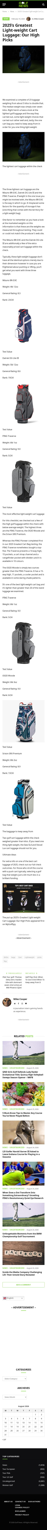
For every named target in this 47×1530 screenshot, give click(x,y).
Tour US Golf (8, 1477)
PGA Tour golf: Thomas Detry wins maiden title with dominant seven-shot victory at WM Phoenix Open (12, 982)
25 (12, 1431)
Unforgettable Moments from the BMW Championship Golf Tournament (22, 1235)
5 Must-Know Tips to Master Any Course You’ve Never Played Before (22, 1114)
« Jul (4, 1439)
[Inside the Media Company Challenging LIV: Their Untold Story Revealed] (23, 1253)
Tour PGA (6, 1473)
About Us (8, 1501)
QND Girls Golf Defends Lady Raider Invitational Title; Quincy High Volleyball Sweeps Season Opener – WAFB (23, 1075)
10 (6, 1422)
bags (13, 957)
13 (23, 1422)
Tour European (9, 1469)
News (6, 19)
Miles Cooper (39, 19)
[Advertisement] (23, 1338)
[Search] (43, 4)
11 (12, 1422)
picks (39, 957)
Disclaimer (20, 1511)
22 (35, 1426)
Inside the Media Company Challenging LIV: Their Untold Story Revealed (22, 1273)
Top (5, 961)
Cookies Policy (22, 1507)
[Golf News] (23, 4)
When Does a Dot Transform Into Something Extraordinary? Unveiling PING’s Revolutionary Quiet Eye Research (23, 1195)
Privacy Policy (22, 1515)
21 (29, 1426)
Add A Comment (23, 1285)
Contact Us (20, 1501)
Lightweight (29, 957)
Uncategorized (9, 1481)
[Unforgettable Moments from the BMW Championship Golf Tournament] (23, 1214)
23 (41, 1426)
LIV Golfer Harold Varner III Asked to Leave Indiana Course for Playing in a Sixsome (21, 1154)
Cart (20, 957)
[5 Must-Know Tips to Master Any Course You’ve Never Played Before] (23, 1094)
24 (6, 1431)
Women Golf (8, 1485)
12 (18, 1422)
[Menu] (4, 4)
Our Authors (34, 1501)
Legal (17, 1505)
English (10, 1298)
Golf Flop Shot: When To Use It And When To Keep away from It (34, 980)
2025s (6, 957)
